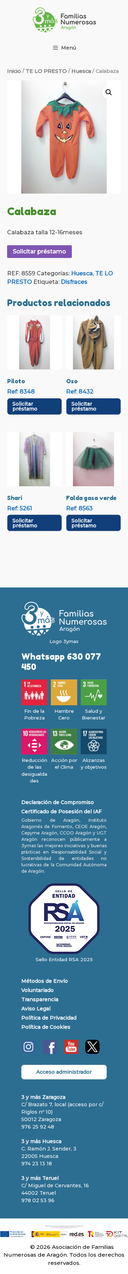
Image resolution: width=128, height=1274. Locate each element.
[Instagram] (28, 1052)
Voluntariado (37, 990)
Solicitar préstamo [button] (24, 406)
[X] (92, 1052)
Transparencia (39, 999)
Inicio (14, 71)
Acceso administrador (64, 1072)
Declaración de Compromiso (57, 802)
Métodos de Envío (44, 981)
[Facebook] (50, 1052)
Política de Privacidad (48, 1018)
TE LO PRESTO (46, 71)
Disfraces (74, 282)
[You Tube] (71, 1052)
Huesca (81, 71)
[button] (108, 92)
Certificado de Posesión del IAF (61, 811)
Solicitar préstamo (39, 251)
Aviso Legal (35, 1008)
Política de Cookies (45, 1027)
